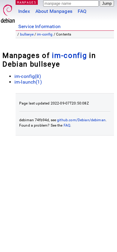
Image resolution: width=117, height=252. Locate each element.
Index (24, 11)
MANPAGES (26, 2)
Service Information (39, 26)
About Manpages (53, 11)
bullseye (27, 34)
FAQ (82, 11)
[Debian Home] (7, 12)
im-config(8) (27, 76)
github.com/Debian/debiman (81, 120)
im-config (44, 34)
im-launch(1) (28, 82)
